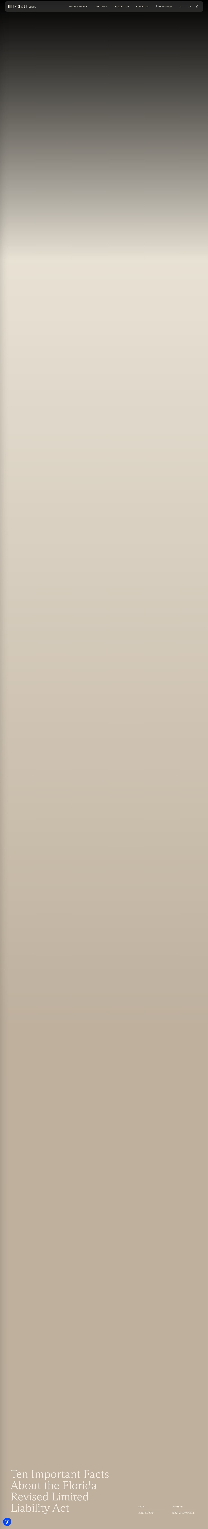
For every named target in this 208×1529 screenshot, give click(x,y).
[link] (22, 6)
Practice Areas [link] (77, 6)
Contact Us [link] (142, 6)
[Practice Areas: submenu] (88, 6)
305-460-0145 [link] (165, 6)
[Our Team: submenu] (108, 6)
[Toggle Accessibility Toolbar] (7, 1521)
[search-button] (197, 6)
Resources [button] (120, 6)
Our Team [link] (100, 6)
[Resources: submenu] (130, 6)
